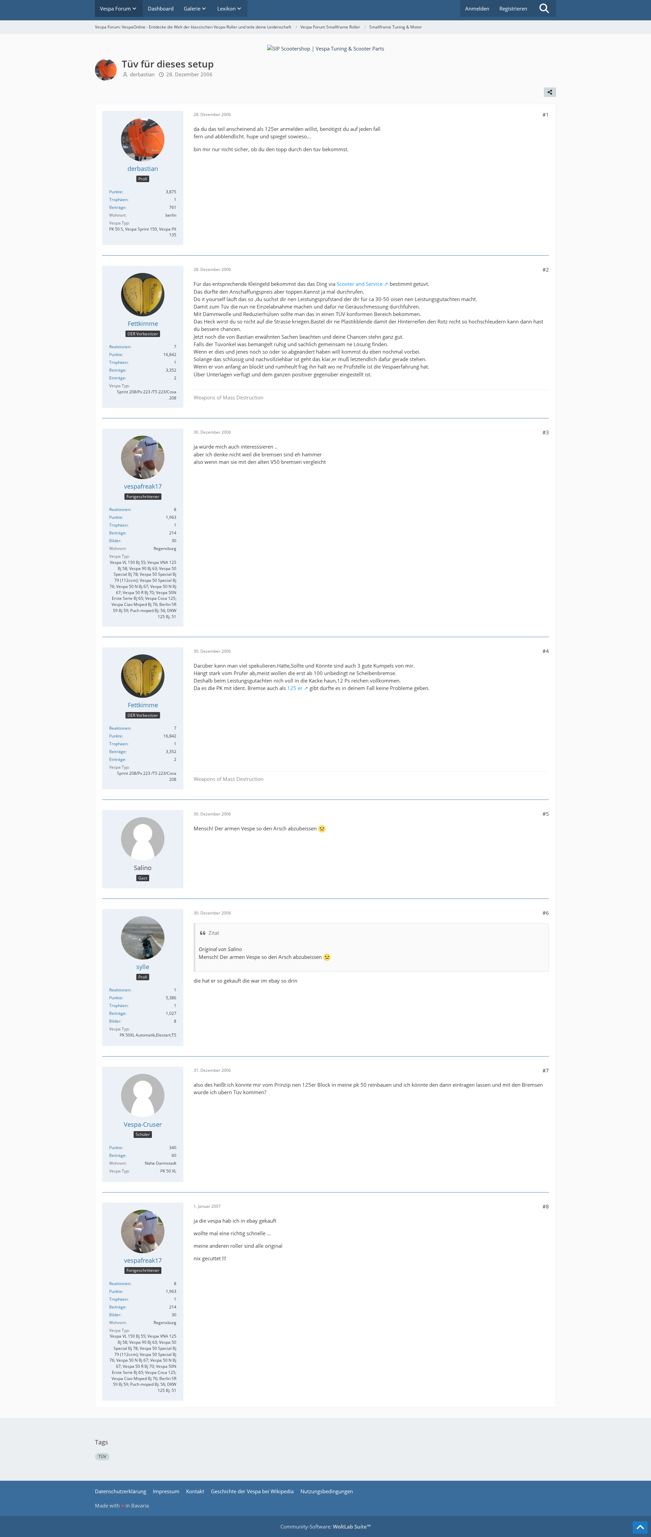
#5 (545, 813)
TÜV (102, 1456)
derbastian (142, 74)
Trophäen (118, 199)
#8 (545, 1206)
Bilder (114, 541)
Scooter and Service (359, 283)
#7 (545, 1070)
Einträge (117, 378)
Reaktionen (119, 347)
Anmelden (477, 8)
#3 (545, 432)
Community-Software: (325, 1526)
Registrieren (513, 8)
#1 (545, 114)
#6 (545, 912)
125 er (294, 688)
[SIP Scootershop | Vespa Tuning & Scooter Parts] (325, 47)
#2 (545, 269)
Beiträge (117, 207)
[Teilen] (550, 92)
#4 (545, 651)
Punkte (115, 192)
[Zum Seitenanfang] (640, 1527)
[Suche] (544, 8)
